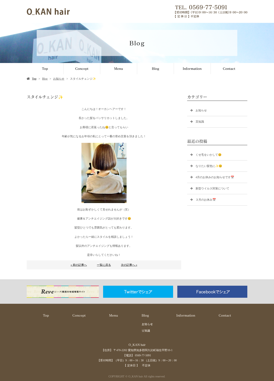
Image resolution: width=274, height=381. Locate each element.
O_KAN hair (137, 344)
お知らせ (58, 78)
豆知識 (200, 121)
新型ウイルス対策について (212, 188)
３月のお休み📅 (206, 199)
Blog (155, 68)
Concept (81, 68)
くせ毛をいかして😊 (208, 154)
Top (45, 68)
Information (192, 68)
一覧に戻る (104, 264)
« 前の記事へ (79, 264)
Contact (229, 68)
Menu (118, 68)
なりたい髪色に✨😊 (209, 166)
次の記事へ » (129, 264)
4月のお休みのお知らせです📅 (215, 177)
